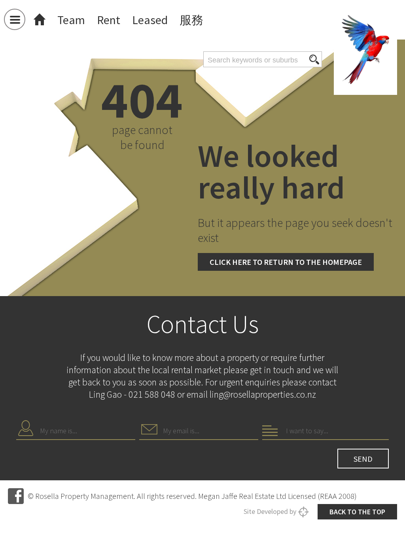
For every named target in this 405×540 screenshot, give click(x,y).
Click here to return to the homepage (286, 262)
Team (71, 19)
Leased (150, 19)
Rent (108, 19)
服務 (191, 19)
